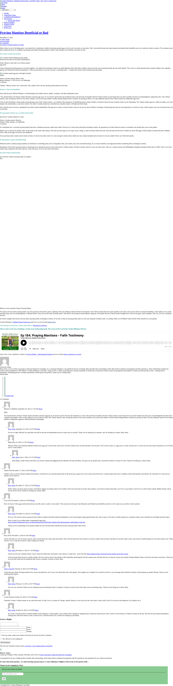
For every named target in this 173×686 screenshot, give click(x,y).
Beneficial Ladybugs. (40, 325)
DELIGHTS (8, 19)
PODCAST (8, 28)
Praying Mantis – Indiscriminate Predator (40, 354)
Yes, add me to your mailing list (12, 639)
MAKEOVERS (9, 24)
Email (28, 629)
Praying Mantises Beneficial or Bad (24, 32)
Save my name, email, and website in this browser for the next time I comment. (27, 635)
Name (28, 627)
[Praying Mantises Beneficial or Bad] (12, 45)
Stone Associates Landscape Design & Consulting (56, 655)
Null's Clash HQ (9, 569)
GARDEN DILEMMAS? (12, 17)
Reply (41, 409)
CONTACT (8, 26)
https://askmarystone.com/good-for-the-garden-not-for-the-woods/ (107, 554)
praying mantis (4, 41)
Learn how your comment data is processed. (39, 646)
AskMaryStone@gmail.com (21, 322)
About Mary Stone (10, 15)
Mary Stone (5, 39)
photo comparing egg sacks (72, 354)
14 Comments (4, 43)
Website (29, 631)
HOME (6, 13)
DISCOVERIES (9, 22)
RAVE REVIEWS (14, 20)
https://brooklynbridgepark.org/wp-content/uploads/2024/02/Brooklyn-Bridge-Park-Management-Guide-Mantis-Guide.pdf (46, 522)
